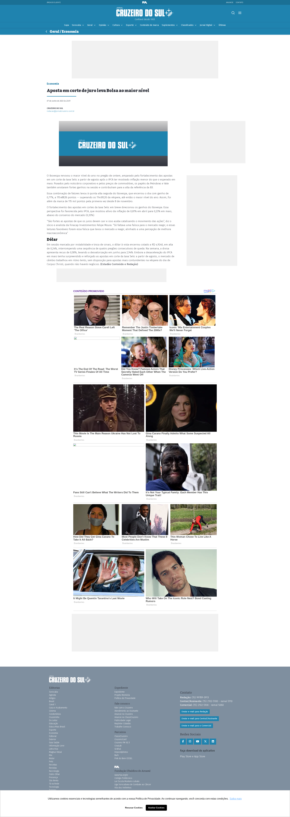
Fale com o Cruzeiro (123, 707)
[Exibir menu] (239, 13)
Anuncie (229, 2)
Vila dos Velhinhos (122, 787)
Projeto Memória (122, 695)
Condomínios (55, 714)
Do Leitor (53, 720)
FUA (116, 767)
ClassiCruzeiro (121, 736)
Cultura (116, 25)
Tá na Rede (54, 783)
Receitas (53, 764)
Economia (53, 733)
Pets (51, 761)
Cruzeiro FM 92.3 (122, 742)
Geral (90, 25)
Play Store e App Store (192, 756)
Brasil (51, 701)
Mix (50, 755)
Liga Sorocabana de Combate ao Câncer (132, 784)
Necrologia (54, 771)
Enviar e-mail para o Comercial (196, 725)
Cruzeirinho (54, 717)
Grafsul (117, 749)
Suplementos (168, 25)
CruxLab (118, 745)
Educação (53, 723)
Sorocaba (76, 25)
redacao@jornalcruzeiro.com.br (60, 111)
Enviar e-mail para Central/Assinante (199, 718)
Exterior (52, 739)
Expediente (119, 692)
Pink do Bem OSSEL (123, 758)
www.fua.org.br (121, 775)
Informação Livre (56, 745)
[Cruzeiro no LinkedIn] (213, 742)
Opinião (102, 25)
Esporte (130, 25)
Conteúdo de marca (149, 25)
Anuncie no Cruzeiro (123, 714)
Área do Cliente (54, 2)
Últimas (222, 25)
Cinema (52, 711)
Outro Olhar (54, 774)
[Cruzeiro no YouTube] (197, 742)
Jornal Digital (206, 25)
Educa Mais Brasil (57, 726)
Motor (52, 758)
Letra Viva (53, 749)
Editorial (52, 736)
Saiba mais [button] (236, 798)
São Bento (53, 780)
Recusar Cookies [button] (134, 807)
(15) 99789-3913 (200, 697)
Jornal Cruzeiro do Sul (145, 12)
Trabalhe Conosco (122, 726)
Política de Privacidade (124, 698)
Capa (66, 25)
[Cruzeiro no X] (205, 742)
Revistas (53, 768)
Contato (239, 2)
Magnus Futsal (55, 752)
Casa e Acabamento (58, 707)
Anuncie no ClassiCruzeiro (126, 717)
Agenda (52, 695)
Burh (116, 755)
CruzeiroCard (120, 739)
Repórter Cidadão (122, 723)
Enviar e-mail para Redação (195, 711)
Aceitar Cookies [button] (156, 807)
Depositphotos (121, 752)
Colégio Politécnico (123, 778)
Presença (53, 777)
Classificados (187, 25)
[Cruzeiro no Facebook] (183, 742)
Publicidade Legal (122, 720)
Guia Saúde (54, 742)
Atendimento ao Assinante (126, 711)
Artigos (52, 698)
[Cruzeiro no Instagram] (190, 742)
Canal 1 (52, 704)
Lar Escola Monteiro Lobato (126, 781)
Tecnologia (54, 787)
